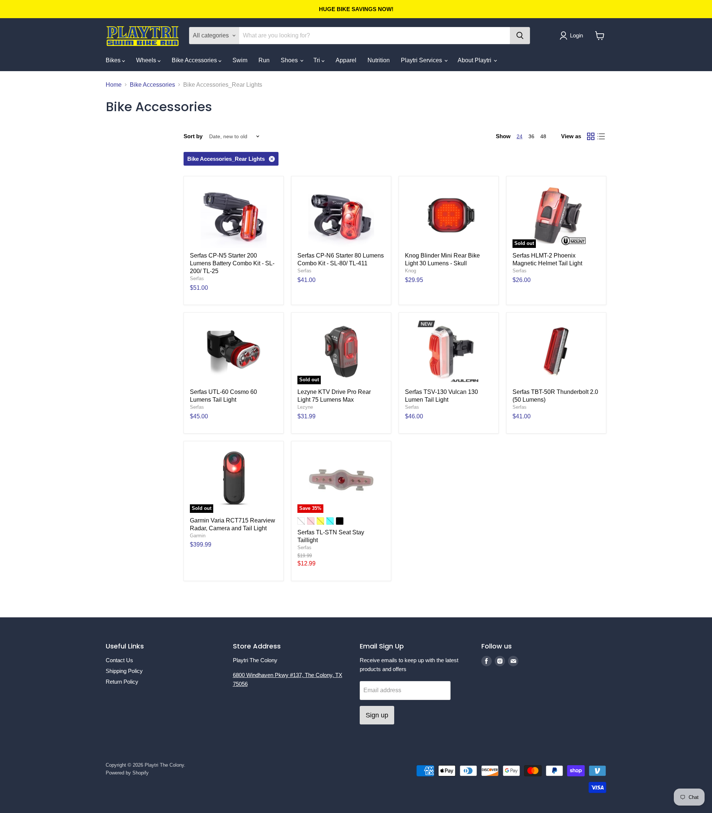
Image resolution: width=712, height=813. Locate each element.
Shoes (290, 60)
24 (520, 136)
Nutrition (378, 60)
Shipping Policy (124, 671)
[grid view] (591, 136)
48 (543, 136)
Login (576, 35)
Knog (410, 270)
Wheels (147, 60)
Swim (240, 60)
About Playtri (475, 60)
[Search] (520, 35)
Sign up (377, 715)
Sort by (193, 136)
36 (531, 136)
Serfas (197, 278)
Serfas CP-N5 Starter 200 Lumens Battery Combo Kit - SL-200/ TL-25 (232, 263)
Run (264, 60)
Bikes (114, 60)
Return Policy (122, 681)
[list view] (601, 136)
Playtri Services (422, 60)
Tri (317, 60)
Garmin (197, 535)
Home (114, 85)
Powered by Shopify (127, 773)
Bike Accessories (195, 60)
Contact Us (119, 660)
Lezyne (305, 407)
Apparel (346, 60)
